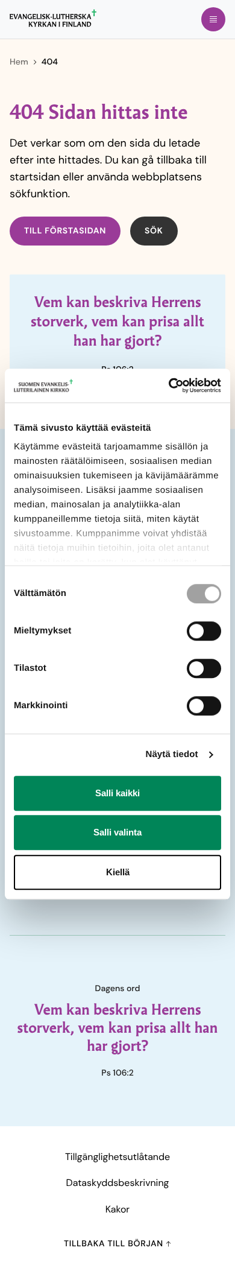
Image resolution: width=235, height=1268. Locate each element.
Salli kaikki (117, 793)
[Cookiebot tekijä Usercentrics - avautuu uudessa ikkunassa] (169, 385)
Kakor (117, 1209)
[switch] (204, 631)
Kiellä (118, 872)
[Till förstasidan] (53, 18)
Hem (19, 62)
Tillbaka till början (115, 1243)
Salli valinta (117, 832)
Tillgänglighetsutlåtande (117, 1156)
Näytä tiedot (172, 754)
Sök (154, 231)
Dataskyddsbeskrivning (117, 1182)
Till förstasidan (65, 231)
